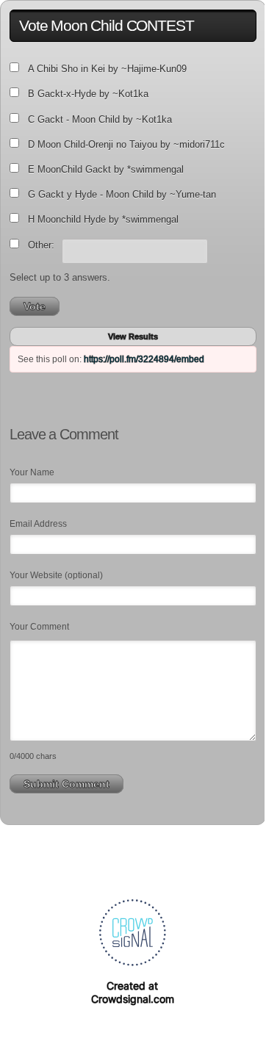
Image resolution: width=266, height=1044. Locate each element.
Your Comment (39, 627)
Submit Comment (66, 784)
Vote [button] (35, 306)
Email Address (38, 524)
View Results (133, 336)
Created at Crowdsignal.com (132, 992)
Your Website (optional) (56, 575)
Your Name (32, 472)
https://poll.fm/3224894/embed (144, 359)
